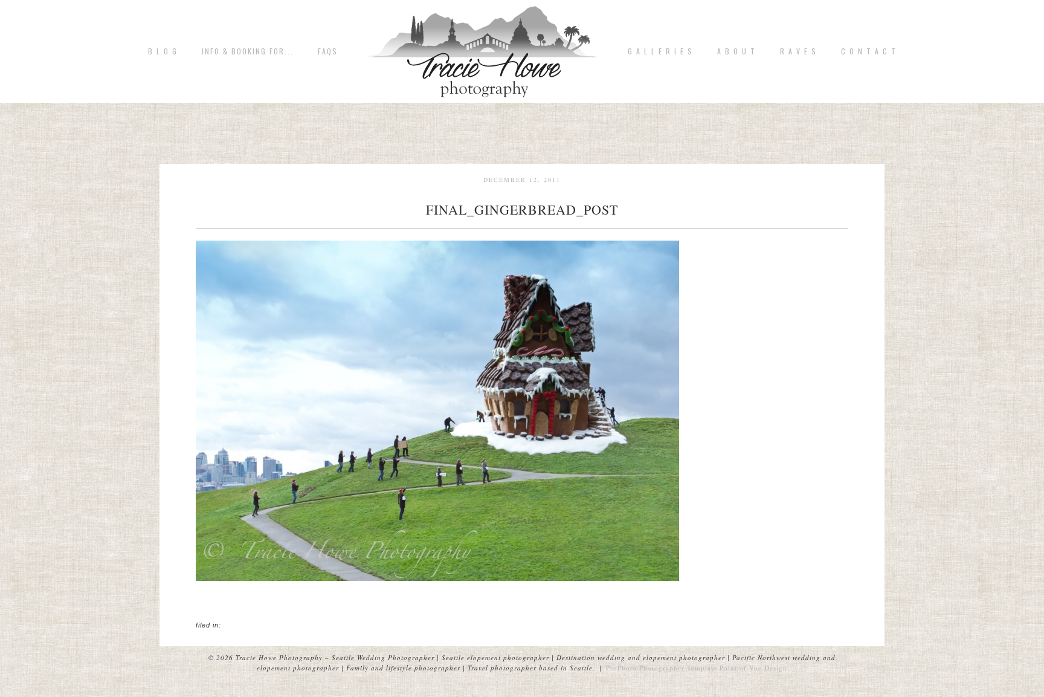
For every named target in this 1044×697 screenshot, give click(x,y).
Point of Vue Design (753, 667)
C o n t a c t (869, 51)
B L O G (163, 51)
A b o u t (736, 51)
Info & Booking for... (248, 51)
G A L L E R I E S (660, 51)
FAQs (328, 51)
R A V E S (798, 51)
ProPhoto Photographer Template (661, 667)
